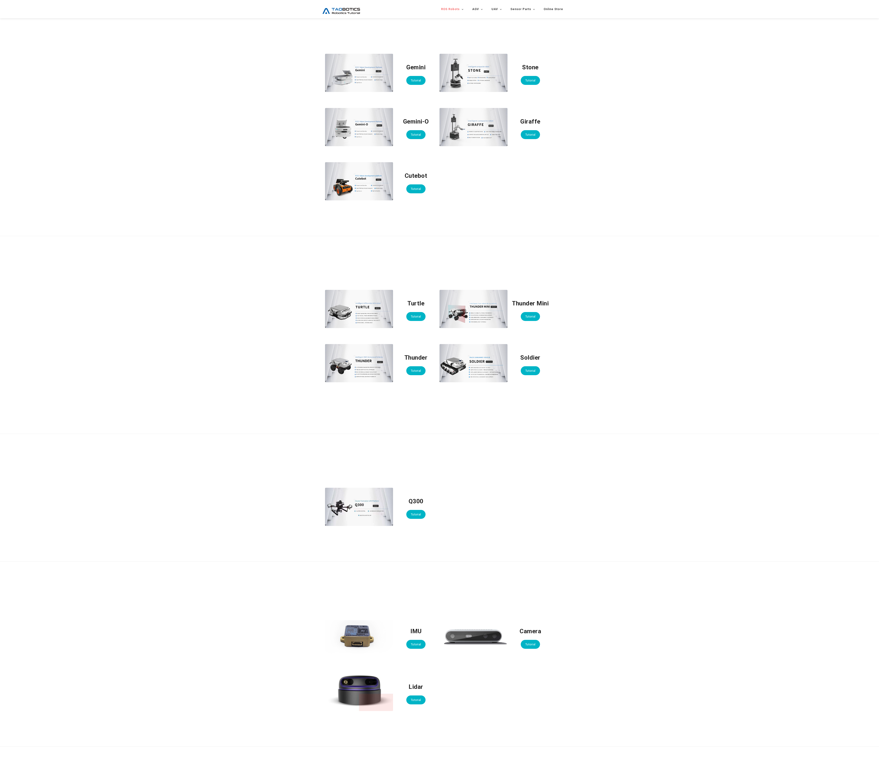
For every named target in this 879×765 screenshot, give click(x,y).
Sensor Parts (520, 9)
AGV (475, 9)
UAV (494, 9)
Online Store (553, 9)
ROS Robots (450, 9)
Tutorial (416, 80)
